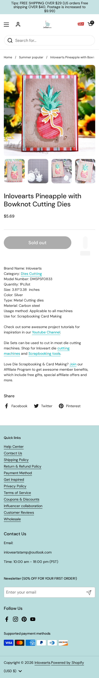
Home (8, 57)
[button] (90, 25)
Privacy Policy (15, 486)
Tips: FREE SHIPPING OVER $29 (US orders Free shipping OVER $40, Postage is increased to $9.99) (49, 7)
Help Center (14, 446)
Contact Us (13, 453)
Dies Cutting (31, 273)
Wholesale (12, 519)
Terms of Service (17, 492)
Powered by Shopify (67, 662)
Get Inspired (14, 479)
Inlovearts (42, 662)
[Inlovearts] (47, 25)
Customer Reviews (19, 512)
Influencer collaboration (23, 506)
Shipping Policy (16, 459)
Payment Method (18, 473)
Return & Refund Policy (22, 466)
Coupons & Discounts (21, 499)
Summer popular (31, 57)
